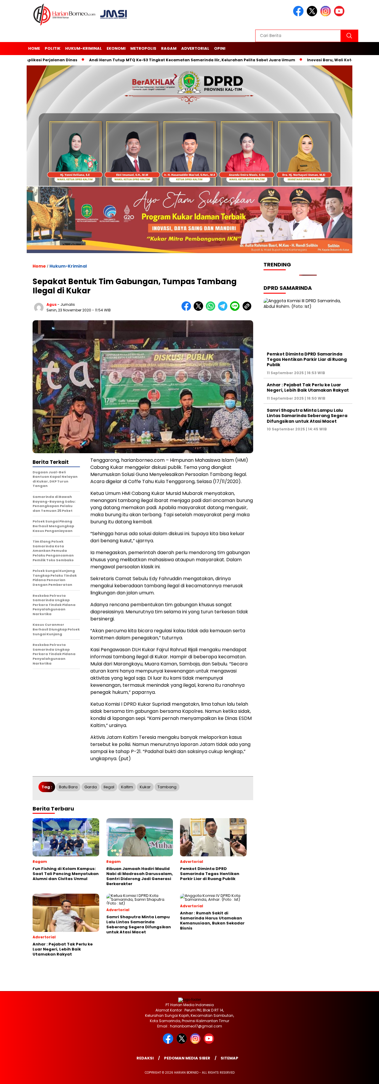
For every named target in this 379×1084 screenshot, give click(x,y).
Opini (219, 48)
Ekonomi (116, 48)
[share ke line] (236, 309)
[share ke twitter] (200, 309)
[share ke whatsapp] (212, 309)
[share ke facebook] (188, 309)
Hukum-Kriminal (83, 48)
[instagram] (326, 15)
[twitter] (313, 15)
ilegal (109, 787)
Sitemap (229, 1058)
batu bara (68, 787)
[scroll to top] (363, 1075)
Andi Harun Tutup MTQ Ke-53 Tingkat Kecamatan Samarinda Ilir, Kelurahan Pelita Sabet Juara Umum (177, 59)
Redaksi (145, 1058)
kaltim (127, 787)
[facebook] (299, 15)
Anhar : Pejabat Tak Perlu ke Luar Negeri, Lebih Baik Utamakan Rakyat (308, 387)
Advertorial (195, 48)
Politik (52, 48)
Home (34, 48)
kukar (145, 787)
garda (90, 787)
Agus (51, 304)
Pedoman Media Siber (187, 1058)
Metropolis (143, 48)
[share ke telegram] (224, 309)
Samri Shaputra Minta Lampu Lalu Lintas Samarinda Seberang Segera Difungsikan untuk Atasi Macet (307, 415)
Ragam (168, 48)
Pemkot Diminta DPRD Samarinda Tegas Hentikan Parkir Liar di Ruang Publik (307, 359)
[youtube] (340, 15)
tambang (167, 787)
